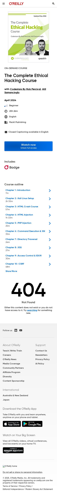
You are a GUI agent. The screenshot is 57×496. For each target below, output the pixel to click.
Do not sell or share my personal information (22, 472)
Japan (6, 399)
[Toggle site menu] (3, 3)
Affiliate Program (11, 372)
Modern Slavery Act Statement (39, 489)
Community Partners (13, 367)
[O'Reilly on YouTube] (20, 330)
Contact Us (41, 350)
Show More (11, 271)
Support (40, 345)
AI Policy (39, 363)
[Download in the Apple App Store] (12, 426)
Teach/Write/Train (12, 350)
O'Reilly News (9, 359)
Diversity (7, 376)
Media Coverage (11, 363)
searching (32, 310)
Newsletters (41, 355)
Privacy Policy (42, 359)
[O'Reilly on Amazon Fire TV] (13, 452)
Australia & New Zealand (15, 395)
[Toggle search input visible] (53, 3)
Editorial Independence (13, 489)
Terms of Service (10, 486)
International (11, 389)
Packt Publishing (17, 122)
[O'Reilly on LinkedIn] (15, 330)
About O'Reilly (11, 345)
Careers (7, 355)
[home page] (16, 3)
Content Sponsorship (13, 380)
